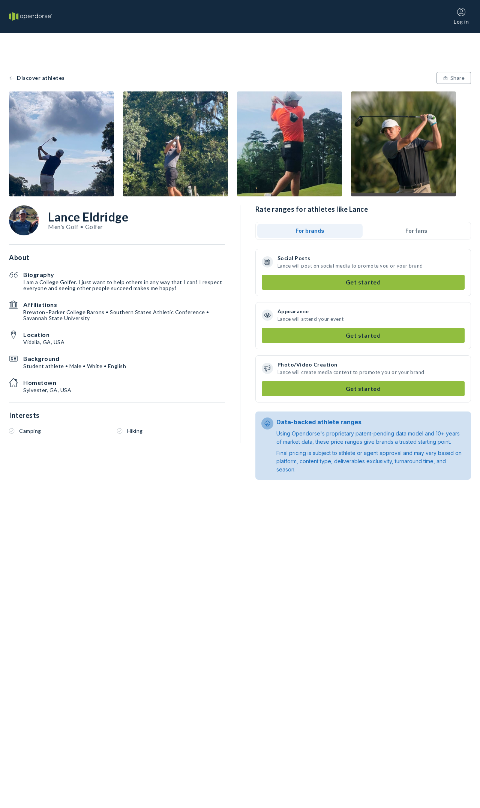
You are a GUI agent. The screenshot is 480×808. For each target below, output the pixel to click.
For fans (416, 230)
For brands (310, 230)
